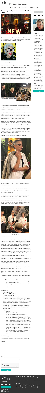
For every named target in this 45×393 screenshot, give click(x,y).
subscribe (38, 12)
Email (2, 360)
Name (2, 356)
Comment (3, 341)
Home (11, 7)
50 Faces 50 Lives (33, 7)
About (17, 376)
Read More (38, 91)
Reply (4, 309)
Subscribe (6, 387)
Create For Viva (30, 376)
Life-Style (17, 7)
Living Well (24, 7)
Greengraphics (6, 391)
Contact (22, 376)
